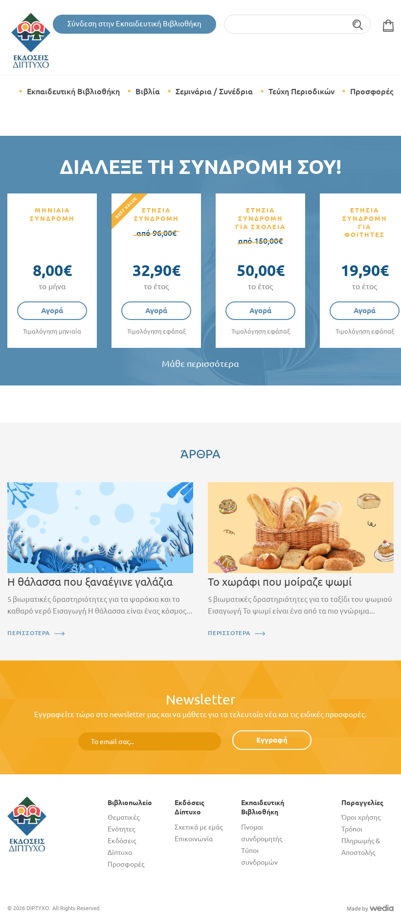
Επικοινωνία (194, 839)
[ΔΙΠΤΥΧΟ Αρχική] (26, 824)
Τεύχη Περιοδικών (301, 91)
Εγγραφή (272, 740)
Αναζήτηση (358, 24)
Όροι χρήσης (360, 817)
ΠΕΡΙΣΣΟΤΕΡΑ (28, 633)
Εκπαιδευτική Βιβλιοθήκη (73, 91)
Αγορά (52, 310)
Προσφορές (371, 91)
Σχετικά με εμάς (199, 827)
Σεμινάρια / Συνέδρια (214, 91)
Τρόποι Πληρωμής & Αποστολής (360, 840)
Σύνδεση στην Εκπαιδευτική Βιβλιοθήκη (134, 24)
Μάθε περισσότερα (200, 363)
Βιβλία (147, 91)
